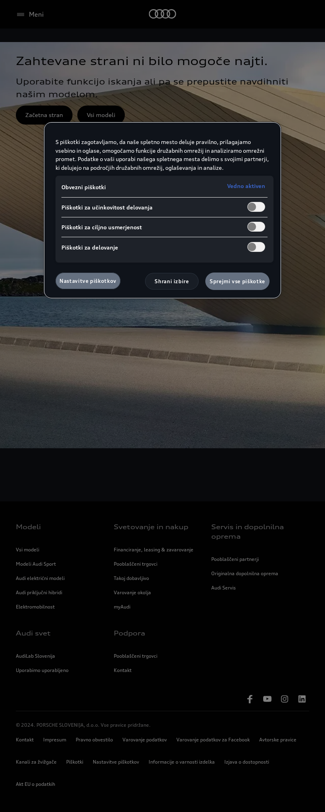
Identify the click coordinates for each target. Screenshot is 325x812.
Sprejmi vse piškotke (237, 281)
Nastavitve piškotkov (88, 281)
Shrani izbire (172, 281)
